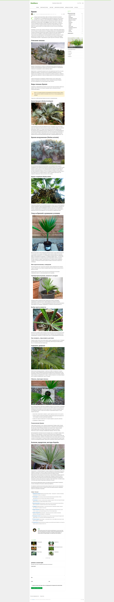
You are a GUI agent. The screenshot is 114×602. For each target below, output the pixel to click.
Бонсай (70, 16)
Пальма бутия (35, 522)
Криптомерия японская (71, 49)
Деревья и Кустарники (69, 7)
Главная (37, 7)
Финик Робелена (36, 509)
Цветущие (51, 7)
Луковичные (70, 22)
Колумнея (69, 51)
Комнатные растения (44, 7)
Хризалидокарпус (36, 503)
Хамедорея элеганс (37, 515)
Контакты (76, 7)
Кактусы (70, 21)
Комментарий (33, 566)
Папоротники (71, 26)
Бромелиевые (71, 17)
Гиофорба (35, 506)
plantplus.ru (33, 599)
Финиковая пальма (36, 493)
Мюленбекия (70, 46)
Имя (31, 577)
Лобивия (69, 54)
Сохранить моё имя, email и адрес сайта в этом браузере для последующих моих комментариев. (47, 585)
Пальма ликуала (36, 519)
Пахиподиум (35, 496)
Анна (39, 528)
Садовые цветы (70, 33)
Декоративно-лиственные (59, 7)
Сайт (49, 581)
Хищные (70, 30)
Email (32, 581)
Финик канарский (36, 512)
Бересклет (70, 56)
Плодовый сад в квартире (73, 27)
